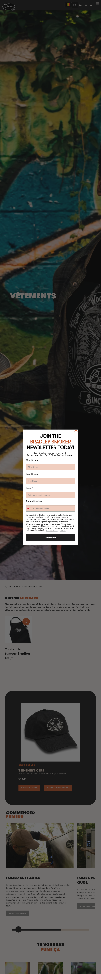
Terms (63, 531)
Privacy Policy (52, 531)
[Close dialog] (76, 432)
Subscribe (50, 537)
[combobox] (30, 508)
